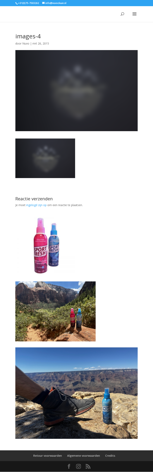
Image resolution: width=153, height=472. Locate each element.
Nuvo (25, 43)
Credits (110, 455)
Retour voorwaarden (47, 455)
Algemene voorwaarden (83, 455)
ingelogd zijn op (36, 205)
